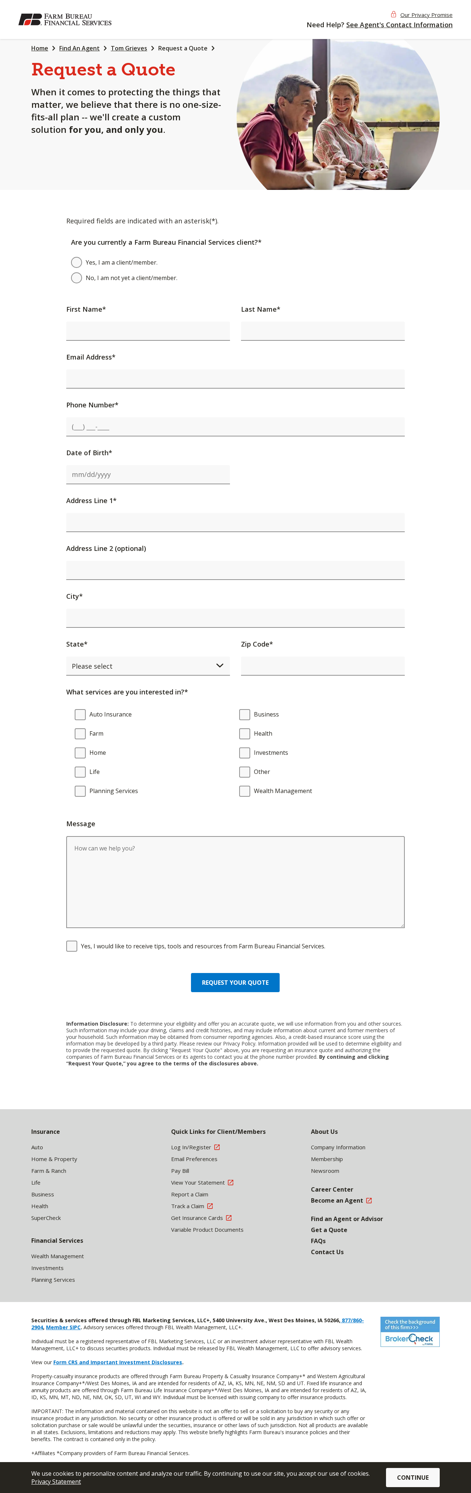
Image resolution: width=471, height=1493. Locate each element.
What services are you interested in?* (127, 691)
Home (39, 48)
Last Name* (260, 309)
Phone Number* (92, 404)
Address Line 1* (91, 500)
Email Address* (91, 357)
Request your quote (235, 983)
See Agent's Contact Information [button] (399, 24)
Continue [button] (413, 1477)
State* (77, 644)
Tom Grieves (129, 48)
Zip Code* (257, 644)
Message (80, 823)
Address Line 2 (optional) (106, 548)
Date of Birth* (89, 452)
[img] (66, 19)
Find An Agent (79, 48)
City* (74, 596)
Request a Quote (183, 48)
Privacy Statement (56, 1482)
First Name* (86, 309)
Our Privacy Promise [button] (426, 14)
